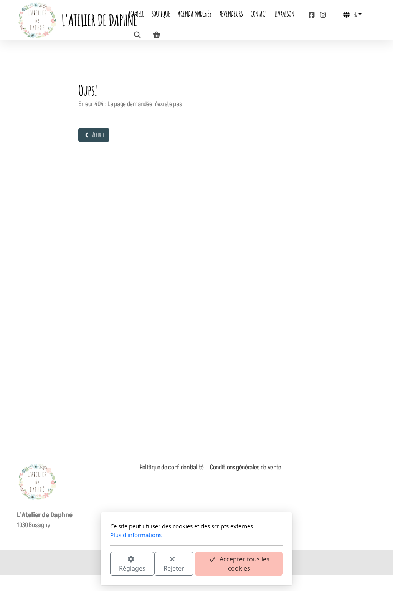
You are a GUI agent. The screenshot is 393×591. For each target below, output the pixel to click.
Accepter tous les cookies (244, 564)
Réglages (132, 568)
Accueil (97, 135)
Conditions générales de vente (245, 467)
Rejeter (173, 568)
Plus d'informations (136, 535)
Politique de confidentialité (172, 467)
